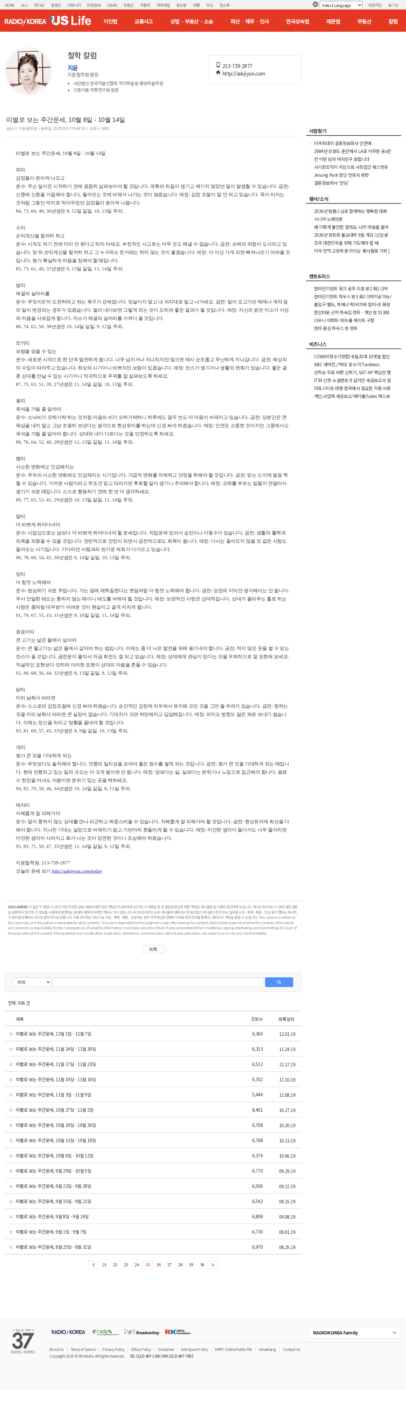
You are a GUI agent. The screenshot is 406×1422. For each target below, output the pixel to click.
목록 (153, 949)
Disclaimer (166, 1349)
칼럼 (393, 21)
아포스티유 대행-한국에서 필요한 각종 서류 (352, 388)
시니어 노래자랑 (328, 219)
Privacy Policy (113, 1349)
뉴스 (24, 5)
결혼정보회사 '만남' (331, 183)
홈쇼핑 (181, 5)
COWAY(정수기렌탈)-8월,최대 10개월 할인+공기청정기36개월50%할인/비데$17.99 (352, 359)
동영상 (56, 5)
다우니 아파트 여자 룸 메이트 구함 (344, 320)
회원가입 (375, 5)
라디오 (39, 5)
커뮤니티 (74, 5)
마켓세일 (163, 5)
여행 (196, 5)
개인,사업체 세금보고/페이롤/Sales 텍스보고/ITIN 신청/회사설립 (352, 399)
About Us (56, 1349)
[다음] (213, 1265)
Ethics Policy (141, 1349)
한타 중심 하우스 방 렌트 (336, 328)
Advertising (267, 1349)
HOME (10, 5)
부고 (209, 5)
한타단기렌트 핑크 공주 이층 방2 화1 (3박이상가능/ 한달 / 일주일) (351, 291)
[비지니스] (353, 345)
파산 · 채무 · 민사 (250, 21)
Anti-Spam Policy (194, 1349)
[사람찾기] (353, 132)
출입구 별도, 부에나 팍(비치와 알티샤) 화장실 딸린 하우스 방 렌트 (352, 307)
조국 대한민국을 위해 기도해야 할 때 (346, 243)
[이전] (93, 1265)
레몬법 (333, 21)
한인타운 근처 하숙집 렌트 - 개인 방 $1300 (352, 312)
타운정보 (94, 5)
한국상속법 (297, 21)
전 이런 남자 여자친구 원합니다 (342, 159)
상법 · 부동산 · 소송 (191, 21)
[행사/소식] (353, 200)
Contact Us (291, 1349)
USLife (112, 5)
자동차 (145, 5)
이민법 (110, 21)
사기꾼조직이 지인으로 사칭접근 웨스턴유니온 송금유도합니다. (351, 170)
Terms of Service (83, 1349)
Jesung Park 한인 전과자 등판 (341, 175)
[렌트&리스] (353, 278)
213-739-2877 (237, 65)
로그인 (393, 5)
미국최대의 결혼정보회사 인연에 (342, 143)
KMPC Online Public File (233, 1349)
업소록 (224, 5)
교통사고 (143, 21)
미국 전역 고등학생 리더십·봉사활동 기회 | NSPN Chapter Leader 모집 (352, 254)
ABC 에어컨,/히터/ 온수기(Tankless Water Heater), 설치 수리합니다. (346, 367)
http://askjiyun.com (243, 73)
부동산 (128, 5)
